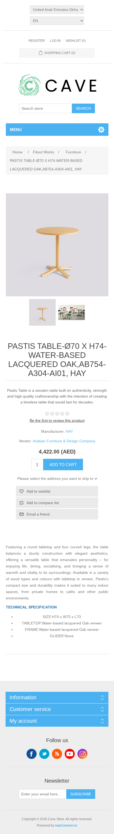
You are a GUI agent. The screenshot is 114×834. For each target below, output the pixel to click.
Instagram (82, 754)
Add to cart (63, 464)
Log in (55, 41)
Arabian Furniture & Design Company (64, 441)
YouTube (70, 754)
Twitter (44, 754)
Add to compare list (43, 503)
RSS (57, 754)
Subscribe (80, 794)
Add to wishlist (38, 491)
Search (83, 108)
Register (37, 41)
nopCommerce (66, 825)
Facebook (32, 754)
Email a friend (38, 514)
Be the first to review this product (57, 420)
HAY (69, 431)
